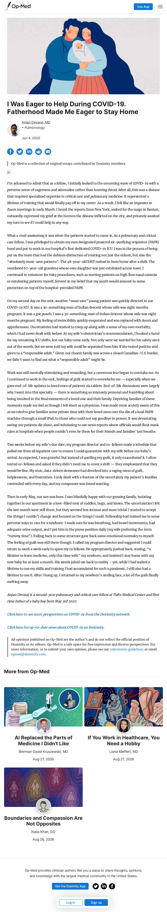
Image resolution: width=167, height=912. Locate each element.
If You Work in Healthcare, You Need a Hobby (124, 740)
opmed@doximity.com (28, 654)
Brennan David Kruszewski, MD (43, 752)
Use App (143, 7)
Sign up (96, 902)
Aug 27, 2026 (29, 758)
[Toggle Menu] (160, 6)
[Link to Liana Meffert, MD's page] (123, 726)
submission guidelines (127, 649)
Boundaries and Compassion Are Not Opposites (43, 821)
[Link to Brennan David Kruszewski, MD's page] (43, 726)
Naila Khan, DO (43, 832)
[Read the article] (43, 707)
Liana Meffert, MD (123, 752)
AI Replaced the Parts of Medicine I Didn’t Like (43, 740)
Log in (70, 902)
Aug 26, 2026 (29, 838)
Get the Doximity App (70, 886)
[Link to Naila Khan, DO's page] (43, 806)
